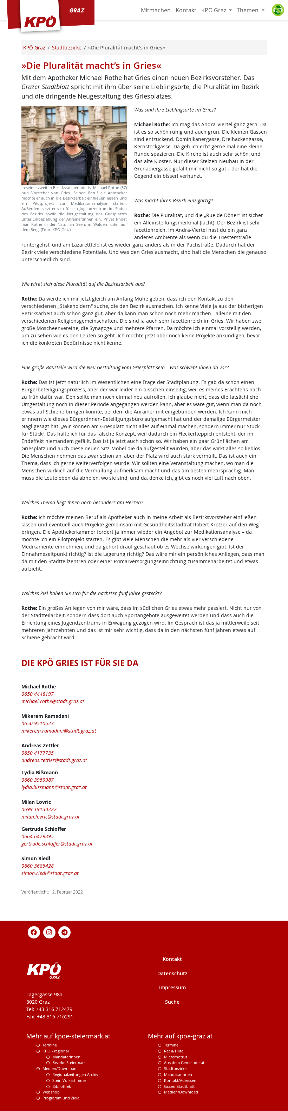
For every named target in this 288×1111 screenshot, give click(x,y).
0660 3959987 (37, 779)
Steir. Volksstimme (69, 1080)
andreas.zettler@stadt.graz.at (54, 760)
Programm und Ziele (60, 1097)
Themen (248, 10)
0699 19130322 (39, 809)
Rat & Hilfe (173, 1050)
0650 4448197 (37, 694)
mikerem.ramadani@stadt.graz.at (58, 730)
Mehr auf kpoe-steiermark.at (68, 1036)
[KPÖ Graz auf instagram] (49, 931)
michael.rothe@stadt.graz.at (52, 701)
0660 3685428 (37, 865)
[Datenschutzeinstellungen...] (278, 10)
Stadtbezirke (175, 1068)
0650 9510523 (37, 723)
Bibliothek (61, 1086)
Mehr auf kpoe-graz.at (180, 1036)
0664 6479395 (37, 836)
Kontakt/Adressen (180, 1080)
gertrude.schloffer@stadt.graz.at (57, 843)
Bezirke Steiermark (69, 1062)
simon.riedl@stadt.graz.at (50, 873)
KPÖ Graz (214, 10)
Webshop (51, 1092)
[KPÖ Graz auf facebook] (34, 931)
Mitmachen (156, 10)
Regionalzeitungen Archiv (75, 1074)
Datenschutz (172, 973)
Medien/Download (59, 1068)
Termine (49, 1045)
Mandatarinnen (66, 1056)
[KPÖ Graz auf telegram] (64, 931)
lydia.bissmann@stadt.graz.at (54, 787)
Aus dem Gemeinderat (184, 1062)
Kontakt (186, 10)
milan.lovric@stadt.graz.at (50, 816)
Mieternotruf (175, 1056)
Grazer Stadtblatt (179, 1086)
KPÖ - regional (55, 1050)
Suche (172, 1001)
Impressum (172, 987)
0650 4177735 (37, 752)
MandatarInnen (178, 1074)
